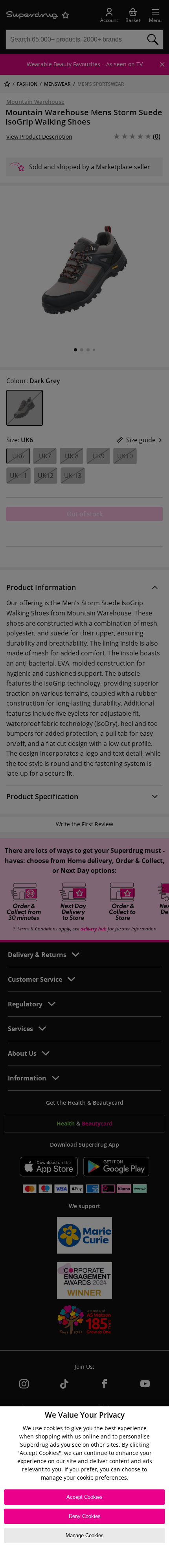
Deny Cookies (85, 1516)
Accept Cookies (84, 1497)
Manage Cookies (85, 1535)
